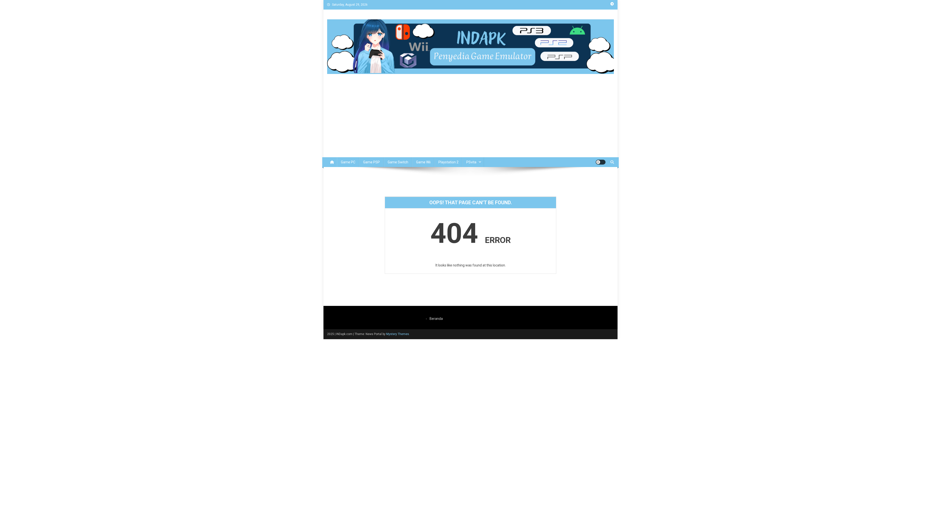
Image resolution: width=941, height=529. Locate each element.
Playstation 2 (448, 162)
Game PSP (371, 162)
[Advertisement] (470, 120)
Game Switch (398, 162)
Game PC (348, 162)
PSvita (471, 162)
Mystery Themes (397, 334)
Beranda (436, 319)
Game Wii (423, 162)
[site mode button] (601, 162)
